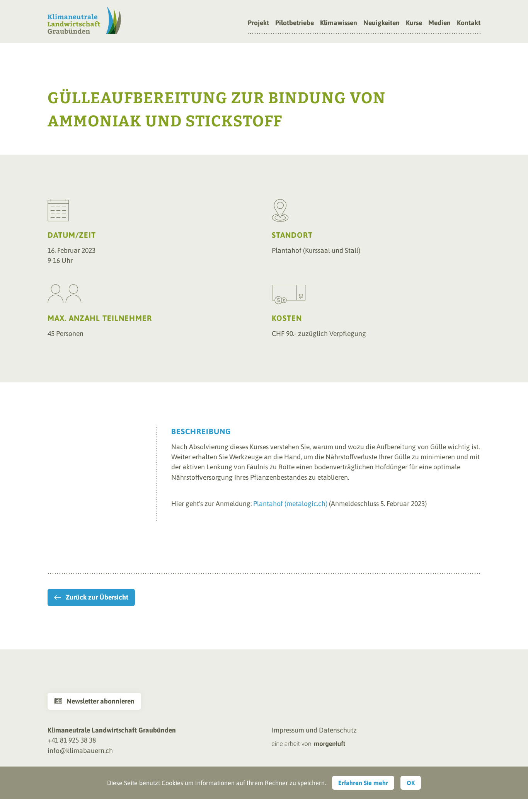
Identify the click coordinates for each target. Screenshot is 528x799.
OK (411, 782)
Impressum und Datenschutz (314, 730)
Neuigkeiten (381, 23)
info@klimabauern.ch (80, 751)
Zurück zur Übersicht (97, 597)
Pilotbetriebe (294, 23)
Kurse (414, 23)
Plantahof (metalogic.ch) (290, 504)
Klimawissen (338, 23)
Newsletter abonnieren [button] (94, 701)
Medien (439, 23)
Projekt (258, 23)
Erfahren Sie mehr (363, 782)
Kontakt (468, 23)
